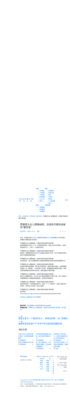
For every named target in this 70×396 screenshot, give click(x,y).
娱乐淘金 (39, 216)
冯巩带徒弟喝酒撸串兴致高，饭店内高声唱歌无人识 (43, 336)
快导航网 (35, 380)
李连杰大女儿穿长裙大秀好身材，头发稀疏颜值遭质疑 (25, 336)
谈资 (38, 231)
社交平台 (34, 237)
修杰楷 (39, 253)
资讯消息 (32, 216)
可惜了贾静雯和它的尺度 (25, 342)
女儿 (48, 237)
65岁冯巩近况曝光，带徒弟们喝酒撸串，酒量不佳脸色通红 (61, 344)
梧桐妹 (52, 237)
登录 (66, 200)
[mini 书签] (35, 393)
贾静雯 (43, 237)
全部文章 (25, 216)
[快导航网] (23, 357)
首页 (19, 216)
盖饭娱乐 (23, 340)
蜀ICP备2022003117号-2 (46, 380)
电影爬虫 (23, 344)
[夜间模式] (35, 395)
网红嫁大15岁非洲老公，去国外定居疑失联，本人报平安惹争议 (61, 336)
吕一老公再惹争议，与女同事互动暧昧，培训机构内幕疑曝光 (43, 344)
